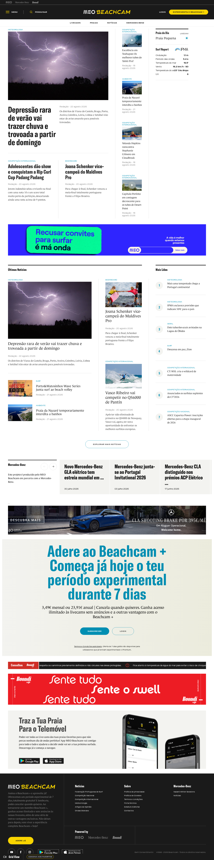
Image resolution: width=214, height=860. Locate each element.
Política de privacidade (134, 792)
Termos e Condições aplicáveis (88, 646)
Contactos (129, 811)
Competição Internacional (22, 161)
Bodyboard (71, 161)
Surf (38, 381)
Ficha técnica (130, 803)
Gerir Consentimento (144, 852)
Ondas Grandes (82, 811)
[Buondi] (35, 2)
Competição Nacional (84, 795)
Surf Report (162, 49)
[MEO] (9, 2)
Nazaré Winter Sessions (184, 792)
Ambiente (127, 79)
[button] (44, 466)
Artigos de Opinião (83, 807)
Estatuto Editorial (132, 807)
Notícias (177, 795)
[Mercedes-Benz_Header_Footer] (22, 2)
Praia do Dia (162, 33)
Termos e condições (133, 799)
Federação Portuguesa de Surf (89, 792)
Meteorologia (15, 30)
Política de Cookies (132, 795)
